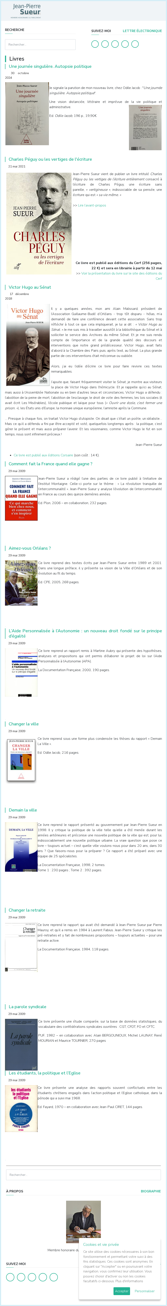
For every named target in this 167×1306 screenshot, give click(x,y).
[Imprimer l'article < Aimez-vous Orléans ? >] (151, 555)
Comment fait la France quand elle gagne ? (50, 464)
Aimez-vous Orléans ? (30, 548)
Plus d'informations (129, 1281)
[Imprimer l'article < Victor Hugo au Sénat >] (151, 294)
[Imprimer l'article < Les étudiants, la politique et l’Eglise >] (151, 1080)
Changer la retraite (27, 910)
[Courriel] (135, 44)
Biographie (150, 1191)
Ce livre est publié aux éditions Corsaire (43, 455)
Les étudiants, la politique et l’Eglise (44, 1073)
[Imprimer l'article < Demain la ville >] (151, 817)
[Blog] (115, 44)
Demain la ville (23, 810)
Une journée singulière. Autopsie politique (50, 66)
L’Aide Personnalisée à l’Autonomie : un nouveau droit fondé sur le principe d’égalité (85, 633)
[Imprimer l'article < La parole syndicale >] (151, 1014)
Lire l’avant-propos (92, 205)
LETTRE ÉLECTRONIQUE (142, 31)
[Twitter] (105, 44)
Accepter (122, 1291)
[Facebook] (95, 44)
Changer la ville (24, 724)
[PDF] (158, 74)
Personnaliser (145, 1291)
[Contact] (125, 44)
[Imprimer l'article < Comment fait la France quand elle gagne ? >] (151, 471)
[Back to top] (153, 1292)
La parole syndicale (27, 1007)
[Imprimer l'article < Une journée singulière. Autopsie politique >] (151, 74)
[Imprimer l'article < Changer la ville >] (151, 731)
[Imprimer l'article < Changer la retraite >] (151, 917)
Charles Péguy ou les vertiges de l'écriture (50, 159)
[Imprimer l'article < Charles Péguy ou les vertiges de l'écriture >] (151, 166)
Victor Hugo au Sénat (30, 287)
